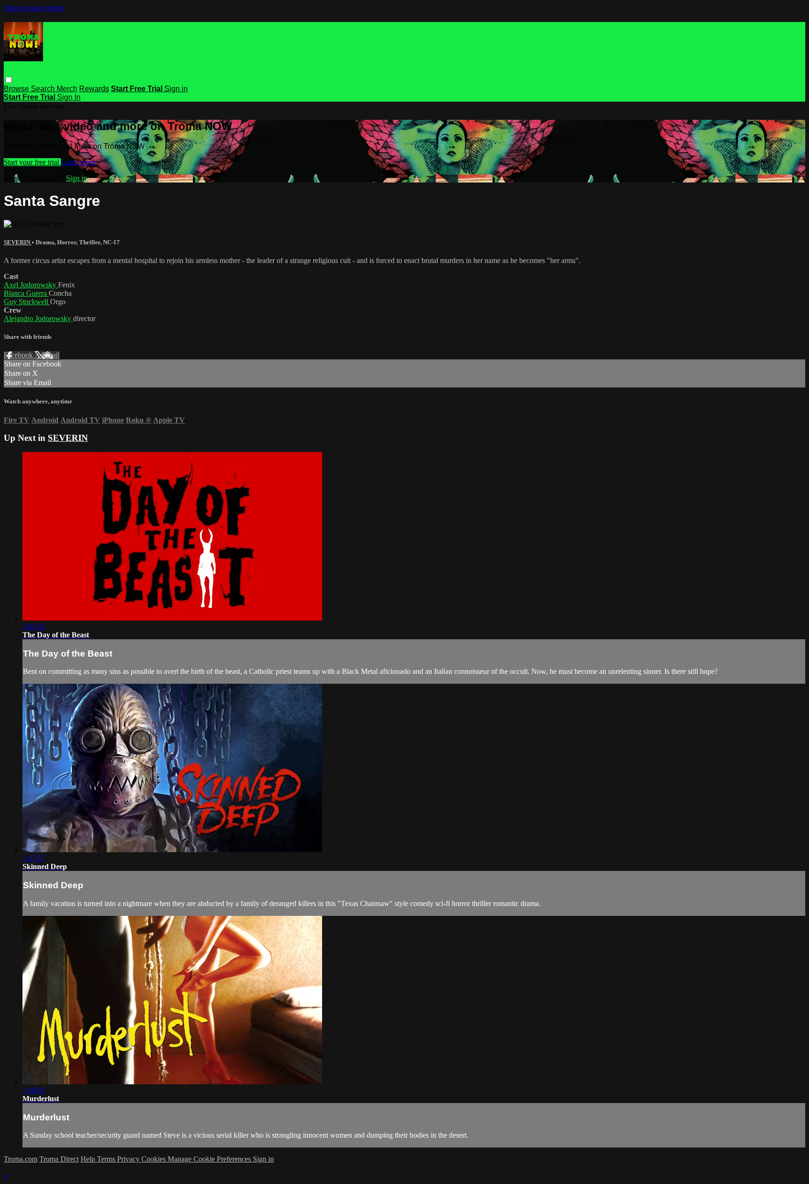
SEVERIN (18, 242)
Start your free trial (32, 162)
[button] (9, 80)
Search (44, 89)
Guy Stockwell (27, 302)
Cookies (154, 1159)
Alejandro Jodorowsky (38, 318)
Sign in (176, 89)
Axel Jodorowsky (31, 285)
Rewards (94, 89)
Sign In (69, 97)
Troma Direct (59, 1159)
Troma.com (20, 1159)
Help (89, 1159)
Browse (17, 89)
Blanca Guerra (26, 293)
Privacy (129, 1159)
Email (50, 355)
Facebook (19, 355)
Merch (67, 89)
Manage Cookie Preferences (210, 1159)
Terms (107, 1159)
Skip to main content (34, 8)
